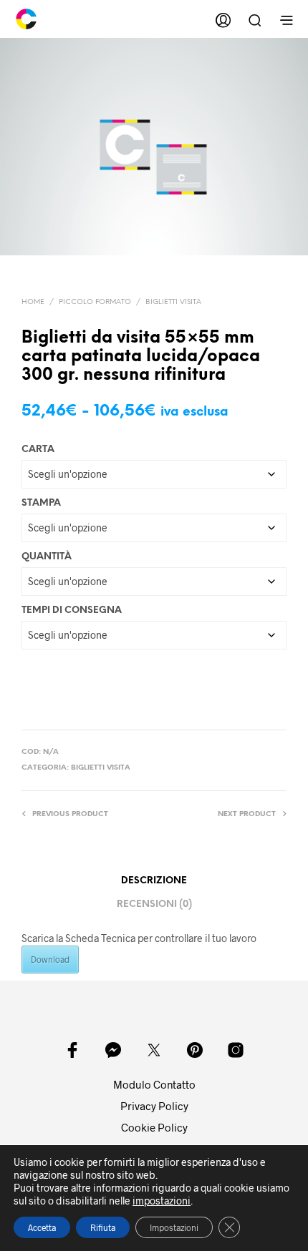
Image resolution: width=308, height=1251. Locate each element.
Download (50, 959)
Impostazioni (174, 1227)
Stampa (41, 503)
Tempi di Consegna (71, 610)
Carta (37, 449)
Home (32, 302)
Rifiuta (102, 1227)
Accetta (42, 1227)
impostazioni (162, 1200)
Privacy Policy (154, 1105)
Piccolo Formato (95, 302)
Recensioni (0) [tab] (154, 904)
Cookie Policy (154, 1127)
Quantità (46, 556)
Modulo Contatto (154, 1084)
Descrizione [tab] (154, 880)
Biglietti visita (173, 302)
